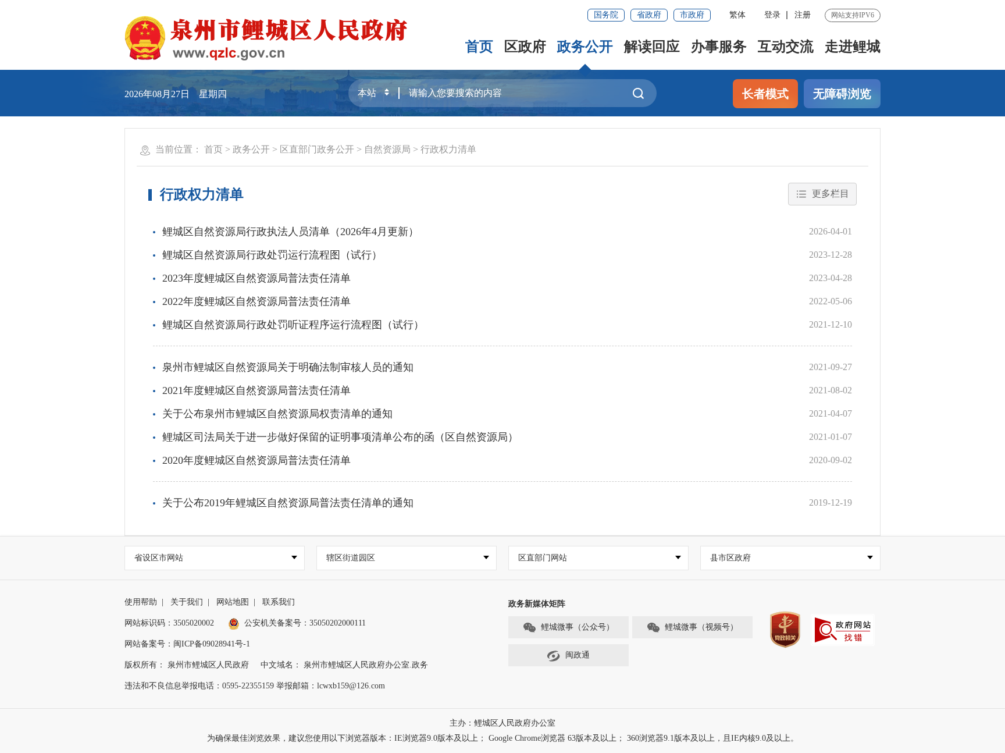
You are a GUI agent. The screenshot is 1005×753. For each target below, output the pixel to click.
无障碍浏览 (842, 93)
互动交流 (786, 46)
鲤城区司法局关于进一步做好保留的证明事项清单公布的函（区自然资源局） (340, 437)
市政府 (692, 14)
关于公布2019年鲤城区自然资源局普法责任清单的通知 (288, 503)
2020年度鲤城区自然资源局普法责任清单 (256, 460)
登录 (772, 14)
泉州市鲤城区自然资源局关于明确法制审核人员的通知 (288, 367)
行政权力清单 (448, 149)
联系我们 (278, 602)
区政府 (525, 46)
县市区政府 (730, 557)
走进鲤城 (853, 46)
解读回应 (652, 46)
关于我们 (186, 602)
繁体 (737, 14)
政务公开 (585, 46)
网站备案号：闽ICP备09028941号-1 (187, 644)
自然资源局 (387, 149)
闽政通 (577, 655)
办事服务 (719, 46)
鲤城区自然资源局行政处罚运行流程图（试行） (272, 255)
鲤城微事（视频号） (701, 627)
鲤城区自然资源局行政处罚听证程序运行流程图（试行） (293, 325)
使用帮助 (140, 602)
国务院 (606, 14)
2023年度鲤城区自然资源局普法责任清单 (256, 278)
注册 (802, 14)
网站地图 (232, 602)
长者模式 (765, 93)
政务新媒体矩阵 (536, 603)
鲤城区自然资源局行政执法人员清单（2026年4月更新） (290, 231)
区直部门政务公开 (317, 149)
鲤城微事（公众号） (577, 627)
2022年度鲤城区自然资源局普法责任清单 (256, 301)
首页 (479, 46)
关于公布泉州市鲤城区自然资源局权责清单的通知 (277, 414)
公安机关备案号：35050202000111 (305, 623)
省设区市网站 (158, 557)
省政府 (649, 14)
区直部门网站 (542, 557)
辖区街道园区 (350, 557)
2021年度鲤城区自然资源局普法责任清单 (256, 390)
